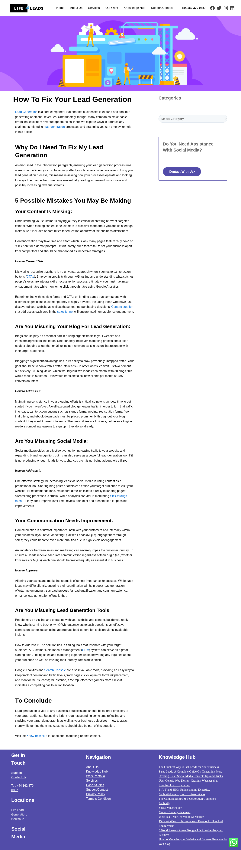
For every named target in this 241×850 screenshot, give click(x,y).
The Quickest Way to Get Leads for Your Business (189, 767)
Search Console (55, 670)
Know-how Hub (37, 735)
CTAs (30, 276)
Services (94, 7)
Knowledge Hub (134, 7)
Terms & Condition (98, 798)
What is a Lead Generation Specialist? (181, 816)
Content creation (122, 306)
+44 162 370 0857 (194, 7)
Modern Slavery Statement (174, 812)
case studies (95, 785)
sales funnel (65, 311)
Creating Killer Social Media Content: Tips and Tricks (191, 776)
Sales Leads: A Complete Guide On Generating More (190, 771)
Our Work (111, 7)
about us (76, 7)
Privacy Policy (95, 794)
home (60, 7)
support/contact (162, 7)
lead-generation (54, 126)
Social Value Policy (170, 807)
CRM (85, 650)
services (92, 780)
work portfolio (95, 776)
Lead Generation (26, 111)
